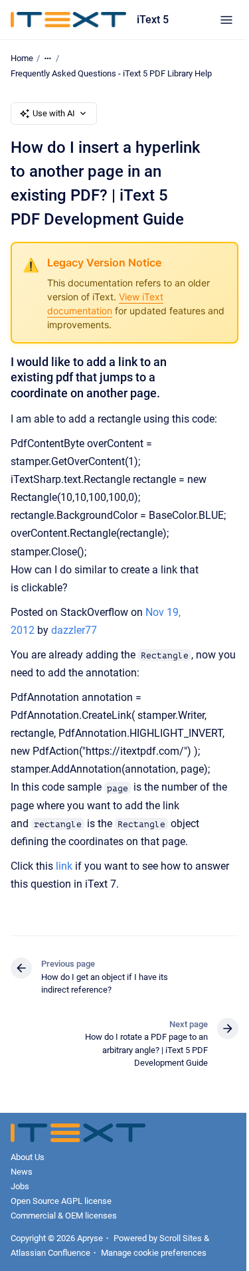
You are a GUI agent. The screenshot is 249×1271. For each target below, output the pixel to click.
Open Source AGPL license (61, 1201)
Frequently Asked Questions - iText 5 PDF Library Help (111, 73)
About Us (27, 1157)
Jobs (20, 1186)
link (64, 866)
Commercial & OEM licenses (64, 1216)
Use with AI (54, 113)
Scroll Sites (180, 1238)
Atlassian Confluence (50, 1253)
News (22, 1172)
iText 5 (153, 19)
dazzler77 (74, 630)
